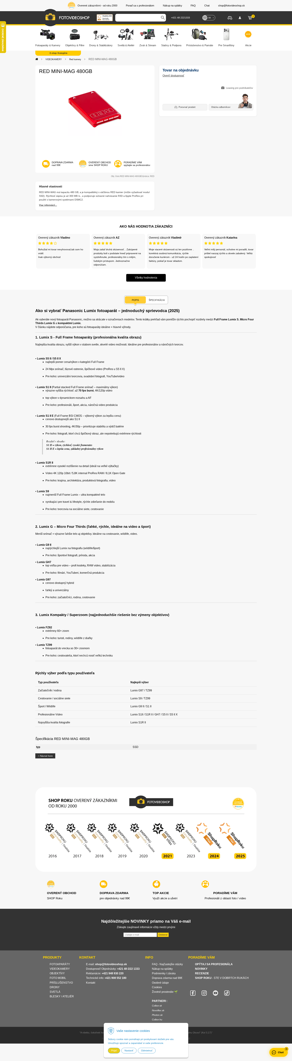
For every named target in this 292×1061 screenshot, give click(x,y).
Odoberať (163, 934)
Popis (135, 300)
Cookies (157, 987)
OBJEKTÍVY (57, 973)
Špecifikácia (157, 300)
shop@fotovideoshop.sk (111, 964)
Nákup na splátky (162, 968)
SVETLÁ (55, 991)
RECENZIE (202, 973)
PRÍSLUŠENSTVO (61, 982)
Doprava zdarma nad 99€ (167, 978)
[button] (286, 1049)
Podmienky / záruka (164, 973)
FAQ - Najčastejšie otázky (167, 964)
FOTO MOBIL (58, 978)
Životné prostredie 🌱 (165, 991)
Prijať (114, 1050)
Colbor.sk (157, 1005)
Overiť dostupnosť (173, 75)
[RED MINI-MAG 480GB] (95, 116)
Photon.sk (157, 1015)
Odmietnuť (146, 1050)
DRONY (55, 987)
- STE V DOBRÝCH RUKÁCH (222, 978)
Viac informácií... (48, 205)
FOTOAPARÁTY (60, 964)
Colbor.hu (157, 1019)
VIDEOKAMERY (53, 59)
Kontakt (90, 982)
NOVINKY (201, 968)
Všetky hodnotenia (146, 277)
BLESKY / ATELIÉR (62, 996)
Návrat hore (46, 756)
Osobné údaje (160, 982)
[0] (249, 17)
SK (209, 18)
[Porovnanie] (230, 17)
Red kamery (75, 59)
